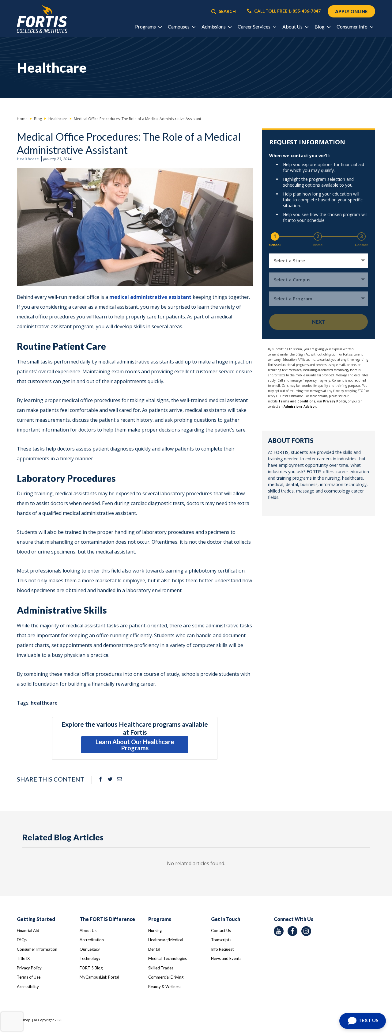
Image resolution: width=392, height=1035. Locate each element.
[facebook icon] (292, 931)
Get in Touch (225, 919)
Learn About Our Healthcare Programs (135, 745)
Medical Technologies (167, 958)
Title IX (23, 958)
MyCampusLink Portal (99, 977)
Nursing (155, 930)
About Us (88, 930)
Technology (90, 958)
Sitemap (23, 1020)
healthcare (44, 702)
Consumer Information (37, 949)
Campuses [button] (179, 26)
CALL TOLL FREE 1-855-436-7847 (287, 11)
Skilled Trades (160, 967)
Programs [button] (146, 26)
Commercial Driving (165, 977)
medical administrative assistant (150, 297)
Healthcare (28, 159)
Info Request (222, 949)
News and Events (226, 958)
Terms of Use (28, 977)
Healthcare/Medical (165, 939)
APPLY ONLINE (351, 11)
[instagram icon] (306, 931)
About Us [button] (292, 26)
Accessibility (28, 986)
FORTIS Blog (91, 967)
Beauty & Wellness (164, 986)
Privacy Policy (29, 967)
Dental (154, 949)
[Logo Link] (42, 19)
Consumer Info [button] (352, 26)
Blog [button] (320, 26)
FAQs (22, 939)
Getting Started (36, 919)
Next (318, 322)
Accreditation (92, 939)
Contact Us (221, 930)
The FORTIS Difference (107, 919)
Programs (159, 919)
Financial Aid (28, 930)
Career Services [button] (254, 26)
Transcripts (221, 939)
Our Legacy (90, 949)
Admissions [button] (214, 26)
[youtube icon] (279, 931)
